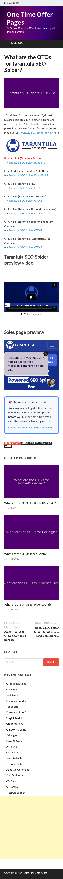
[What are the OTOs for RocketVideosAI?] (31, 499)
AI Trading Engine (16, 683)
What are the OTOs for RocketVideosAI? (30, 503)
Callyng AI (12, 735)
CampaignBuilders (16, 701)
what (8, 446)
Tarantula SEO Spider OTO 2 (25, 200)
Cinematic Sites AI (16, 712)
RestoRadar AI (14, 758)
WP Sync (11, 747)
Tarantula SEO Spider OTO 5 (25, 247)
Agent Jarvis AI (14, 724)
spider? (34, 443)
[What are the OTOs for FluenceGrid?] (31, 601)
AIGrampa (12, 752)
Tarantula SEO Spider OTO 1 (25, 188)
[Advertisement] (31, 827)
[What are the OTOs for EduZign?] (31, 550)
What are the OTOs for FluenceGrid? (27, 604)
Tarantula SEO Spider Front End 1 (28, 175)
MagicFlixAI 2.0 (15, 718)
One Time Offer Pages (30, 18)
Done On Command (17, 769)
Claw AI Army (14, 741)
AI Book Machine (16, 729)
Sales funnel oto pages (35, 873)
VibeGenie (12, 689)
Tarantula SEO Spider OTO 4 (25, 230)
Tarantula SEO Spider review (36, 132)
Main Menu (18, 43)
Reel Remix (12, 695)
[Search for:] (31, 662)
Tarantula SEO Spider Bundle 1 (27, 162)
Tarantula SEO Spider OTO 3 (25, 213)
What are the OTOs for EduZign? (25, 554)
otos (25, 443)
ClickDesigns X (14, 775)
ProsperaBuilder (15, 764)
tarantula (45, 443)
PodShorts (12, 706)
